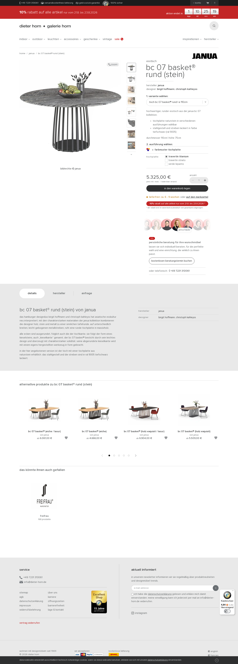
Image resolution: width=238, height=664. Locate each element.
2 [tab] (114, 455)
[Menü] (233, 591)
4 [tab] (123, 455)
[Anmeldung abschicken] (216, 588)
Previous (102, 455)
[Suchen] (214, 25)
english (214, 651)
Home (22, 53)
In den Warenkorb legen (177, 188)
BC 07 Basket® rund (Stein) (51, 53)
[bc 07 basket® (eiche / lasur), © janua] (44, 426)
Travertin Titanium (178, 156)
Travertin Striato (177, 160)
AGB (21, 597)
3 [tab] (119, 455)
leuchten (53, 39)
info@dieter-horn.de (35, 582)
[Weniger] (193, 180)
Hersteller (210, 39)
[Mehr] (205, 180)
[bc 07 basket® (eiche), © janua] (94, 426)
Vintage (107, 39)
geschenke (91, 39)
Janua (31, 53)
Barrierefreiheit (56, 605)
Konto (198, 3)
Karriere (52, 597)
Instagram (141, 613)
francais (215, 655)
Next (131, 154)
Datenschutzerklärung (31, 601)
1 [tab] (109, 455)
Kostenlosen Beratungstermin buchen (171, 261)
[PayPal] (89, 654)
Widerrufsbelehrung (30, 610)
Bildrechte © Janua (70, 168)
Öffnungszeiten (56, 601)
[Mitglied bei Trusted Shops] (99, 603)
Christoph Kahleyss (186, 89)
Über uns (52, 592)
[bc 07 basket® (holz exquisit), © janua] (194, 426)
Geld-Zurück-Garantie (89, 3)
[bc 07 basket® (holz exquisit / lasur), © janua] (144, 426)
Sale (117, 39)
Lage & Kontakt (56, 610)
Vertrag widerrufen (29, 623)
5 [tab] (128, 455)
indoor (23, 39)
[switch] (227, 611)
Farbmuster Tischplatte (167, 150)
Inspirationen (191, 39)
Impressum (25, 605)
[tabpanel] (44, 420)
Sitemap (23, 592)
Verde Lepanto (176, 164)
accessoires (71, 39)
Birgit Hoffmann (166, 89)
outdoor (37, 39)
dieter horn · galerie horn (45, 26)
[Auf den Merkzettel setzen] (66, 438)
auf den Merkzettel (197, 197)
